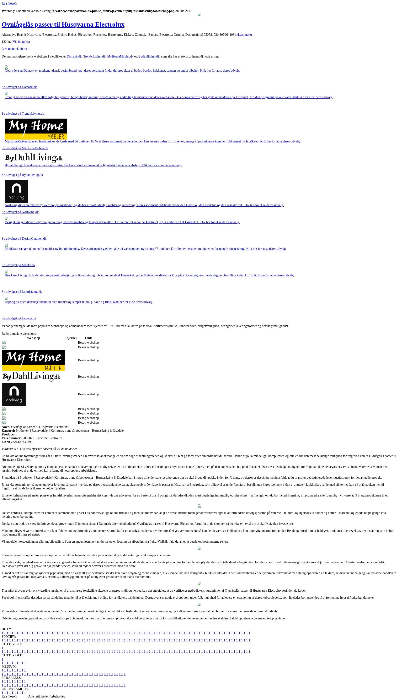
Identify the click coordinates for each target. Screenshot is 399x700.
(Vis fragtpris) (21, 41)
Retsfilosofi (9, 3)
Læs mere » (9, 48)
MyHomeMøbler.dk (120, 56)
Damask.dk (74, 56)
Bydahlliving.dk (149, 56)
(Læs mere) (244, 34)
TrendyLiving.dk (94, 56)
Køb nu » (23, 48)
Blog (22, 696)
